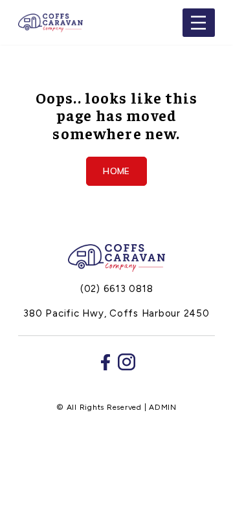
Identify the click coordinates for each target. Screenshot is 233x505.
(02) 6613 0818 (116, 289)
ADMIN (163, 407)
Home (116, 170)
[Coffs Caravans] (116, 258)
